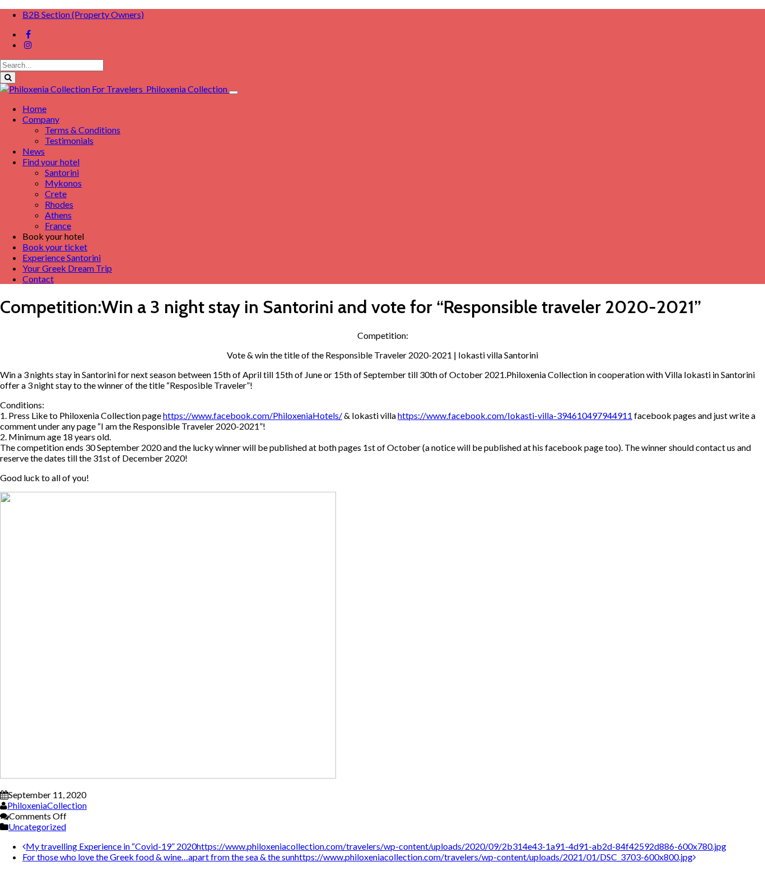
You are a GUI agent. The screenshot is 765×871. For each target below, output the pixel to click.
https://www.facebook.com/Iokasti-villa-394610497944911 (515, 415)
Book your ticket (54, 246)
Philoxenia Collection (186, 88)
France (58, 225)
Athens (58, 214)
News (33, 151)
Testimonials (69, 140)
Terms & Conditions (82, 129)
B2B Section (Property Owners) (83, 14)
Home (34, 108)
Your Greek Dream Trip (67, 268)
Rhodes (59, 204)
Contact (38, 278)
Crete (56, 193)
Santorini (62, 172)
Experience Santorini (61, 257)
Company (40, 119)
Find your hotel (51, 161)
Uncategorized (37, 826)
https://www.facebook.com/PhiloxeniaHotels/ (252, 415)
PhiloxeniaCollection (47, 805)
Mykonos (63, 183)
